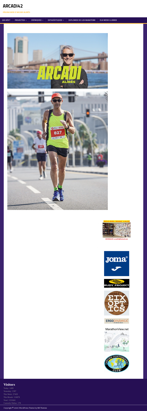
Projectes (20, 20)
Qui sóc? (6, 20)
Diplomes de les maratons (81, 20)
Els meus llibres (108, 20)
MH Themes (42, 407)
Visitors (9, 384)
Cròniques (36, 20)
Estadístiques (55, 20)
